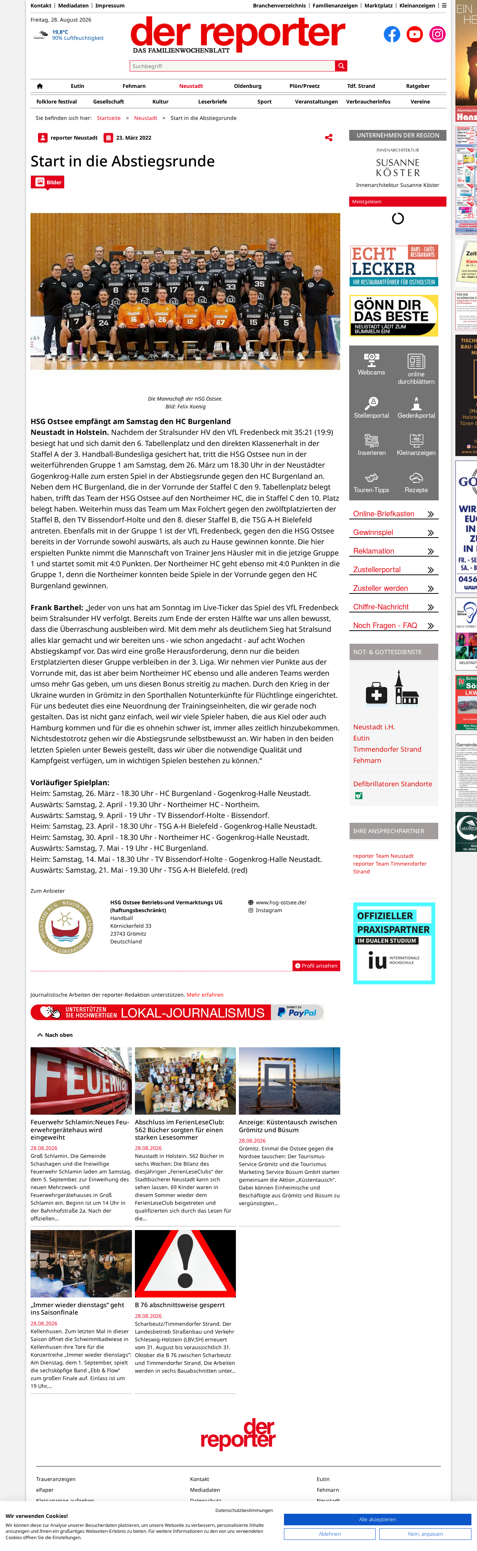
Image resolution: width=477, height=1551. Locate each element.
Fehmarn (134, 85)
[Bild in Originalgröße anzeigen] (185, 291)
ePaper (45, 1489)
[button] (444, 5)
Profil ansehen (319, 965)
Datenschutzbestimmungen (244, 1510)
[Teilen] (329, 138)
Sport (265, 101)
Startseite (109, 117)
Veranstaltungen (316, 101)
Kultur (160, 101)
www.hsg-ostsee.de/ (281, 902)
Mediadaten (73, 5)
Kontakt (41, 5)
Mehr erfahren (205, 994)
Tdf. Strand (361, 85)
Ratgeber (418, 85)
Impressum (110, 5)
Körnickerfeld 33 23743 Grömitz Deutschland (130, 933)
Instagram (269, 910)
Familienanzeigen (335, 5)
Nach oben (58, 1034)
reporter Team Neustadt (383, 855)
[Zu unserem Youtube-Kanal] (415, 34)
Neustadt (191, 85)
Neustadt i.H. (374, 726)
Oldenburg (248, 85)
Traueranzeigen (56, 1478)
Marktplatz (378, 5)
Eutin (77, 85)
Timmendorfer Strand (387, 749)
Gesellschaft (108, 101)
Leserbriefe (212, 101)
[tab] (47, 181)
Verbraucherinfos (368, 101)
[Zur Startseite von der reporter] (238, 34)
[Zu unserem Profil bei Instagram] (437, 34)
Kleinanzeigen (417, 5)
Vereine (420, 101)
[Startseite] (40, 85)
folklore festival (57, 101)
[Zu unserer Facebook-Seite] (392, 34)
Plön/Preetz (305, 85)
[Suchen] (341, 65)
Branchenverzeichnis (279, 5)
